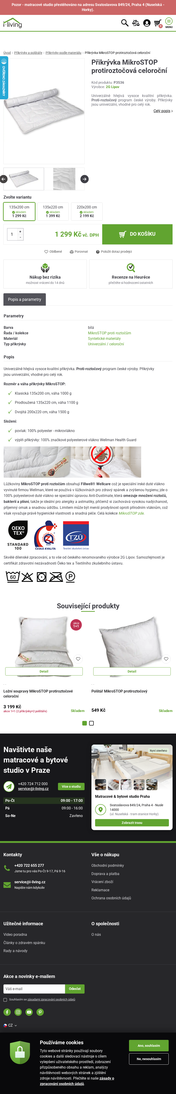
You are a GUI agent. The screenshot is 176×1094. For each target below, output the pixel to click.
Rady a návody (15, 951)
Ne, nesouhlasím (149, 1059)
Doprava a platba (105, 874)
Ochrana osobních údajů (111, 898)
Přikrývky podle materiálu (63, 53)
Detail (44, 671)
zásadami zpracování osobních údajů (51, 999)
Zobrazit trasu (132, 823)
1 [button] (84, 723)
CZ (10, 1025)
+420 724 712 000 (33, 784)
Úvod (7, 53)
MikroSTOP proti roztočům (109, 333)
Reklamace (100, 890)
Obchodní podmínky (107, 865)
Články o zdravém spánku (24, 943)
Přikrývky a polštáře (28, 53)
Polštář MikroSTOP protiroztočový (119, 691)
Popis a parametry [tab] (24, 299)
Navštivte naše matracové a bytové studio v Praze (35, 760)
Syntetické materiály (104, 338)
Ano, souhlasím (149, 1045)
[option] (23, 179)
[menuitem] (9, 1025)
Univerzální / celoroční (106, 344)
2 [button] (91, 723)
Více (71, 786)
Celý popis (162, 111)
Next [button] (84, 179)
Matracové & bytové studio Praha (122, 796)
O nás (96, 934)
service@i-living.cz (33, 789)
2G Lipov (112, 87)
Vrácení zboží (102, 882)
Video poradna (15, 934)
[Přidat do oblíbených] (78, 659)
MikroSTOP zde (130, 513)
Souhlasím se (42, 999)
